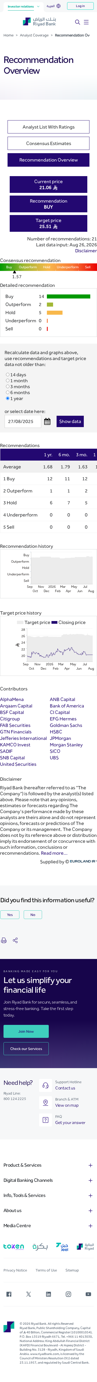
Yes (10, 915)
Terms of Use (46, 1270)
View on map (67, 1105)
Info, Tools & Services (25, 1195)
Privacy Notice (15, 1270)
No (32, 915)
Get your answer (70, 1122)
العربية (51, 6)
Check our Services (26, 1048)
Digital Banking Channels (28, 1180)
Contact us (65, 1088)
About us (13, 1210)
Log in (80, 6)
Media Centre (17, 1226)
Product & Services (23, 1165)
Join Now (26, 1031)
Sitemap (72, 1270)
